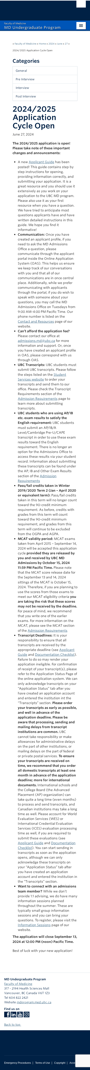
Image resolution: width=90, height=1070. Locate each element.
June (59, 43)
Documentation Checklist (55, 655)
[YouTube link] (20, 1016)
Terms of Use (42, 1062)
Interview (22, 87)
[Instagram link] (26, 1016)
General (21, 70)
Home (42, 43)
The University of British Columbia (32, 9)
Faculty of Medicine (25, 43)
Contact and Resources (36, 321)
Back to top (12, 1024)
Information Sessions (34, 925)
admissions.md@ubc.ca (36, 341)
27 (66, 43)
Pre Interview (25, 79)
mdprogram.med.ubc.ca (34, 1002)
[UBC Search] (81, 5)
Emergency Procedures (17, 1062)
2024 (51, 43)
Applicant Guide (41, 162)
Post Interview (26, 96)
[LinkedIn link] (13, 1016)
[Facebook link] (7, 1016)
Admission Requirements (38, 399)
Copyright (59, 1062)
